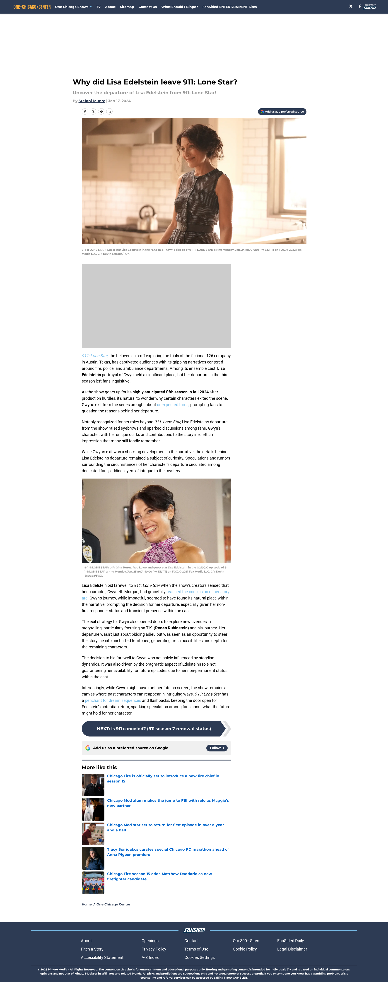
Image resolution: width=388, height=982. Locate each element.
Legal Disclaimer (292, 949)
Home (87, 904)
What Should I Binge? (179, 7)
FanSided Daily (290, 940)
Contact (191, 940)
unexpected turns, (173, 404)
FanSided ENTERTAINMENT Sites (229, 7)
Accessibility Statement (102, 957)
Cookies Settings (199, 957)
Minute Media (57, 969)
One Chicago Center (113, 904)
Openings (150, 940)
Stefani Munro (92, 101)
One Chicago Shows (71, 7)
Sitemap (127, 7)
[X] (351, 6)
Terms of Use (196, 949)
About (110, 7)
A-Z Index (150, 957)
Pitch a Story (92, 949)
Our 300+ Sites (246, 940)
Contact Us (148, 7)
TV (98, 7)
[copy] (109, 111)
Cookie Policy (245, 949)
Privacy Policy (154, 949)
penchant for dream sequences (113, 700)
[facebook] (360, 6)
